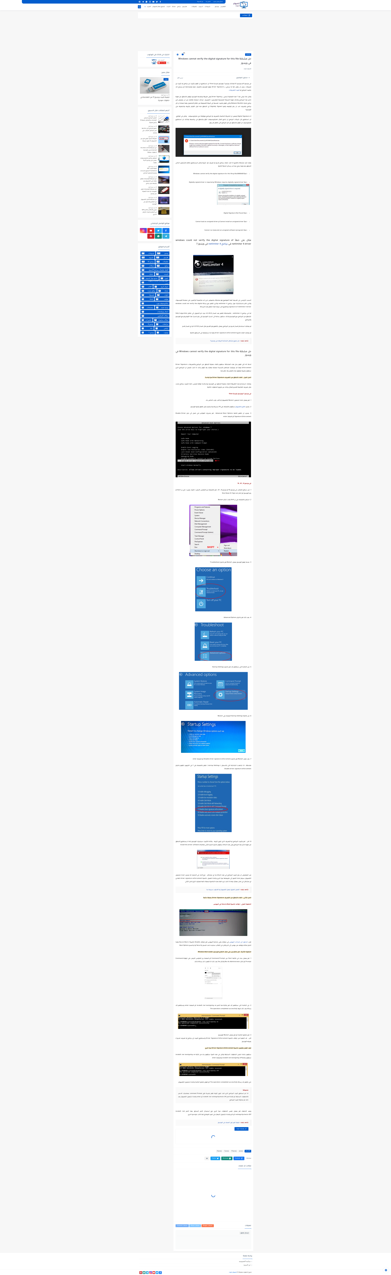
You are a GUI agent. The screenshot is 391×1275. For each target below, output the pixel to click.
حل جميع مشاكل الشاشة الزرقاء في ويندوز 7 (224, 341)
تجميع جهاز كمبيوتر (159, 6)
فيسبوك (148, 295)
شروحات (207, 6)
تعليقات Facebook (182, 1225)
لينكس (162, 328)
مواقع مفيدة (148, 291)
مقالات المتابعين (155, 316)
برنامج (224, 244)
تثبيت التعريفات (234, 90)
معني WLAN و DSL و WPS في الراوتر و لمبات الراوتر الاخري (149, 212)
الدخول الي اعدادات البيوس (238, 942)
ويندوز (217, 6)
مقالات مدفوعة (161, 320)
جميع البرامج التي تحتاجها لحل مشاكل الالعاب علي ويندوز (149, 131)
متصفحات (147, 307)
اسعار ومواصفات (155, 311)
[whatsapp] (146, 1)
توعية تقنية (162, 307)
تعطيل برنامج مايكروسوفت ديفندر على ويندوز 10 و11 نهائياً (148, 161)
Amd (147, 299)
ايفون (164, 278)
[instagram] (150, 1)
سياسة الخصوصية (245, 1261)
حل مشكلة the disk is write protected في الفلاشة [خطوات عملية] (149, 150)
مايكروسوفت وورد (155, 303)
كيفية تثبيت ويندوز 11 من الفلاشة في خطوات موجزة (154, 98)
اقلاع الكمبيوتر (240, 407)
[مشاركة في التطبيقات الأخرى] (206, 1158)
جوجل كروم (161, 286)
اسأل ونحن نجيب (218, 1)
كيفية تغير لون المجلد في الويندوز (228, 1122)
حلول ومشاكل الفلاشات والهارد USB (155, 282)
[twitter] (157, 1)
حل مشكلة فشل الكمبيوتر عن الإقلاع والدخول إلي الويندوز (149, 202)
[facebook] (160, 1)
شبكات (148, 266)
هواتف (162, 299)
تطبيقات (194, 6)
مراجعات (162, 324)
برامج (179, 6)
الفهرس (223, 6)
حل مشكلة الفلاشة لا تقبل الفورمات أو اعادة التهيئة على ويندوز (149, 192)
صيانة (163, 291)
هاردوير (184, 6)
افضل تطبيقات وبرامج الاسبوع (155, 270)
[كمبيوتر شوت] (240, 5)
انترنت (168, 6)
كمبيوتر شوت (233, 1272)
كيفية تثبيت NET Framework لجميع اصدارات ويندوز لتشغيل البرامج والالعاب (148, 171)
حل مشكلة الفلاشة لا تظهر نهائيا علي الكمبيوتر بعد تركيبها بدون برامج (148, 181)
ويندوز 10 (233, 1151)
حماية (174, 6)
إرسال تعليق (245, 1233)
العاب (147, 286)
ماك (147, 328)
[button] (238, 1158)
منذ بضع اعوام (164, 95)
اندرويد (201, 6)
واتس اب (146, 320)
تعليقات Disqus (195, 1225)
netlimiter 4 (214, 244)
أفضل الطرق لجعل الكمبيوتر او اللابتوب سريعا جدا (222, 890)
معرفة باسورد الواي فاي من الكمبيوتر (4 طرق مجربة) (149, 140)
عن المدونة (200, 1)
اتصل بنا (208, 1)
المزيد (149, 6)
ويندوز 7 (226, 1151)
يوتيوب (163, 332)
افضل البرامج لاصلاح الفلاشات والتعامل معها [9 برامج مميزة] (148, 120)
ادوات (163, 295)
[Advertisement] (195, 35)
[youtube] (153, 1)
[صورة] (163, 119)
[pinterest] (139, 1)
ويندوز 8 (219, 1151)
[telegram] (143, 1)
